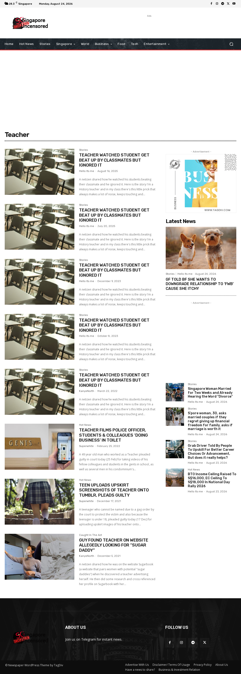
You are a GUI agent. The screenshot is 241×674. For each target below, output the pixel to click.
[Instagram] (217, 4)
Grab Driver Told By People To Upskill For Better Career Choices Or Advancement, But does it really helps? (211, 451)
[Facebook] (211, 4)
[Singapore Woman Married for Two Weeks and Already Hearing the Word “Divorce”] (175, 392)
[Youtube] (234, 4)
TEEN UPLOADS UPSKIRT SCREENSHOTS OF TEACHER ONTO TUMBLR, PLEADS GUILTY (114, 490)
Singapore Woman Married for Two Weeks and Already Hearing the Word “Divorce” (210, 393)
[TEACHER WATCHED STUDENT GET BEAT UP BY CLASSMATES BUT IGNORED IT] (39, 172)
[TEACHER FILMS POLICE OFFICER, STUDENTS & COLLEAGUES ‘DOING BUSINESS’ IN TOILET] (39, 447)
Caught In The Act (90, 535)
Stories (83, 150)
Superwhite (86, 446)
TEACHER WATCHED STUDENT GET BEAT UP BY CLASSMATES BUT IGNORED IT (114, 160)
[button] (231, 44)
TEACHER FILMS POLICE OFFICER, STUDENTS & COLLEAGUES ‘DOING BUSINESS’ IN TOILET (113, 435)
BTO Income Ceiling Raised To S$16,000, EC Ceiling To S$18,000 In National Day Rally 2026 (212, 480)
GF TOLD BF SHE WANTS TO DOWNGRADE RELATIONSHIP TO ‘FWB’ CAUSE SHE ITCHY (200, 284)
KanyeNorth (86, 391)
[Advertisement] (118, 25)
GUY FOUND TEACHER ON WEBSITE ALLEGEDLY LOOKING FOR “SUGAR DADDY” (113, 545)
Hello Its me (86, 171)
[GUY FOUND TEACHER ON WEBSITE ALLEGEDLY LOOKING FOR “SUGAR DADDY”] (39, 557)
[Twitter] (228, 4)
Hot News (85, 425)
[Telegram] (222, 4)
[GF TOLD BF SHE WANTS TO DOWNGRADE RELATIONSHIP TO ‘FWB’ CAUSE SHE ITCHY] (201, 248)
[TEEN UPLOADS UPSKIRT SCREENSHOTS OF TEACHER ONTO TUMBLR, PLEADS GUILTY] (39, 502)
